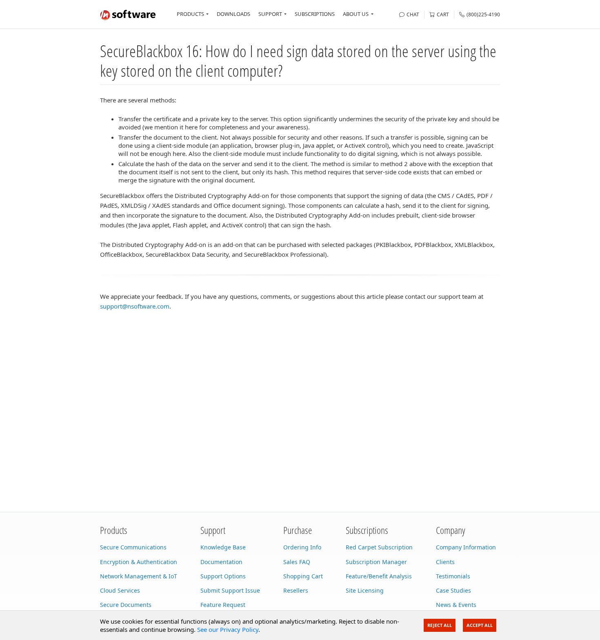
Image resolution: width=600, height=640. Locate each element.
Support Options (223, 576)
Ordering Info (302, 547)
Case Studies (453, 590)
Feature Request (222, 605)
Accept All (480, 625)
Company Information (466, 547)
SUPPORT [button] (270, 14)
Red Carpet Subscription (379, 547)
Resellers (295, 590)
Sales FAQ (296, 562)
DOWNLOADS (233, 14)
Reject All (439, 625)
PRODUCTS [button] (190, 14)
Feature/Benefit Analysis (379, 576)
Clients (445, 562)
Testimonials (453, 576)
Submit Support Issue (230, 590)
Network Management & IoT (138, 576)
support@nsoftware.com (134, 306)
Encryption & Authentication (138, 562)
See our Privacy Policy (227, 629)
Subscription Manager (376, 562)
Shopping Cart (303, 576)
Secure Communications (133, 547)
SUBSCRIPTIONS (315, 14)
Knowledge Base (223, 547)
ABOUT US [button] (356, 14)
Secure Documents (125, 605)
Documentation (221, 562)
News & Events (456, 605)
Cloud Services (120, 590)
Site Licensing (365, 590)
